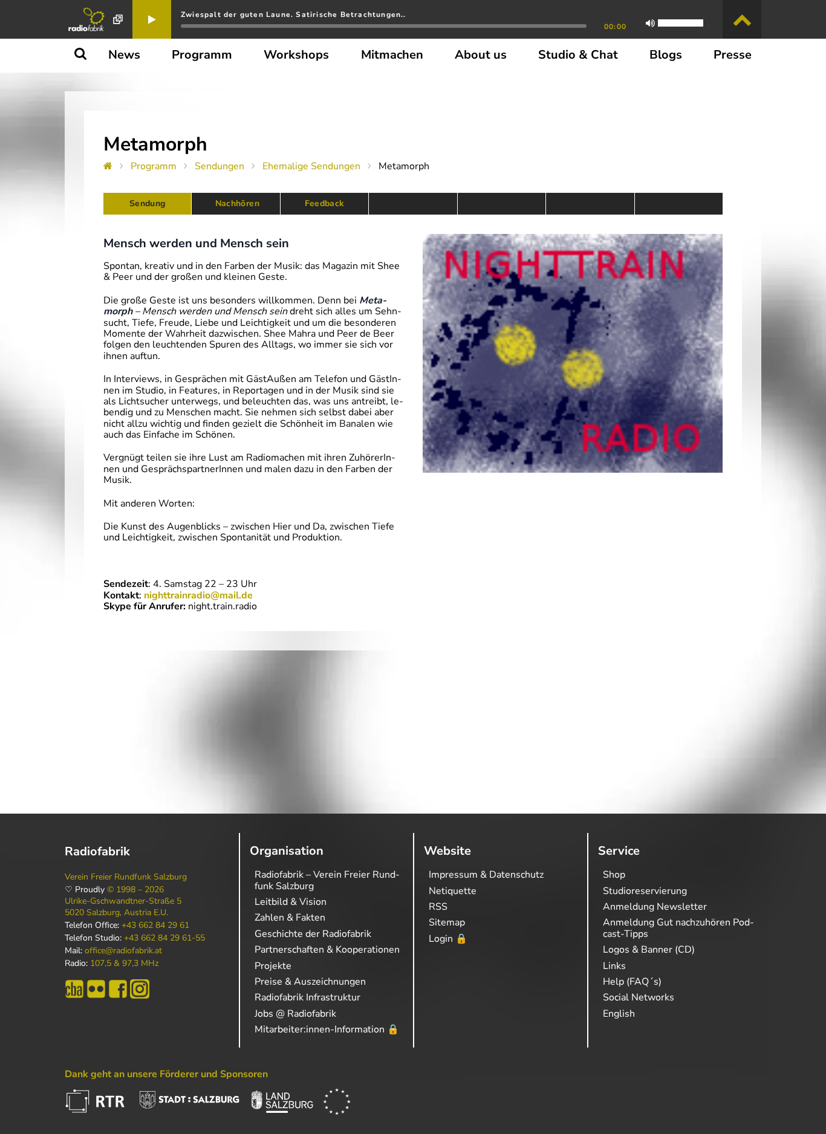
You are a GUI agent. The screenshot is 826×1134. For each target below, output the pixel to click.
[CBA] (74, 989)
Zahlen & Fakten (290, 917)
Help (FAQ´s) (632, 981)
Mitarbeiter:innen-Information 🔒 (327, 1029)
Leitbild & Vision (291, 902)
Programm (154, 166)
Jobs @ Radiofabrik (295, 1013)
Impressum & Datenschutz (486, 874)
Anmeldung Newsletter (655, 906)
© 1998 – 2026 (135, 889)
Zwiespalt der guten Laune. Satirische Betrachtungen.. (293, 14)
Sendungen (219, 166)
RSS (438, 906)
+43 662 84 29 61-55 (164, 938)
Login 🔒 (448, 938)
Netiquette (452, 891)
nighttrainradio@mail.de (198, 595)
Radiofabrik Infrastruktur (307, 997)
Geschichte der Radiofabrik (313, 934)
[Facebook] (118, 989)
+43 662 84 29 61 (155, 925)
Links (614, 966)
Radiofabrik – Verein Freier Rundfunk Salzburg (327, 880)
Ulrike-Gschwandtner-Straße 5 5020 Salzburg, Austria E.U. (123, 907)
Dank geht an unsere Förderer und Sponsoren (166, 1074)
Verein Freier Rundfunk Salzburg (126, 877)
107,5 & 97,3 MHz (124, 963)
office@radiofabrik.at (123, 950)
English (619, 1013)
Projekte (273, 966)
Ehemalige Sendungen (311, 166)
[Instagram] (139, 989)
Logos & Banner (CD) (649, 949)
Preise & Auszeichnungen (310, 981)
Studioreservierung (645, 891)
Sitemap (447, 922)
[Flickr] (96, 989)
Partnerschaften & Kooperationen (327, 949)
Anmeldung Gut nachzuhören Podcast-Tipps (678, 928)
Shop (614, 874)
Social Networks (638, 997)
